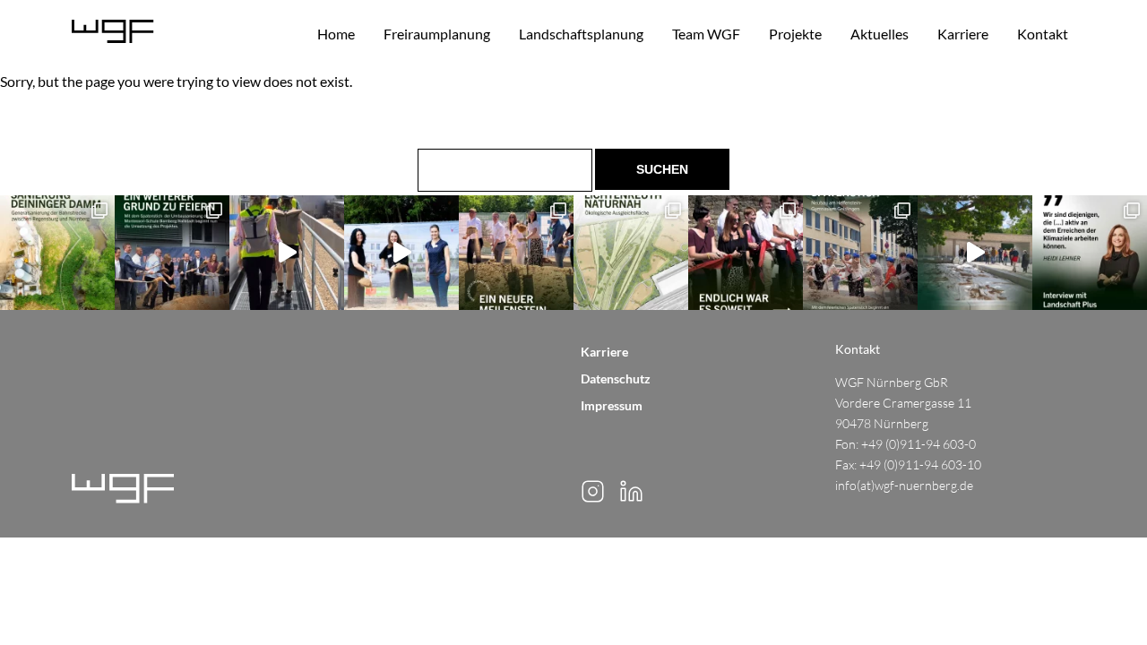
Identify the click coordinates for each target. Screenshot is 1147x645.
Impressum (611, 405)
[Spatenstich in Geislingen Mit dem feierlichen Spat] (860, 252)
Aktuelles (879, 33)
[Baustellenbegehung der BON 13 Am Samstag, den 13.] (975, 252)
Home (336, 33)
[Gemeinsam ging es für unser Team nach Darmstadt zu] (286, 252)
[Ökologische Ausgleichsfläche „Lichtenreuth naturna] (631, 252)
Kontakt (1042, 33)
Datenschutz (616, 378)
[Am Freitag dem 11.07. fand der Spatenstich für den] (516, 252)
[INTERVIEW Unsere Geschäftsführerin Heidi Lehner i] (1089, 252)
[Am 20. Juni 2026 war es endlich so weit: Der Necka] (745, 252)
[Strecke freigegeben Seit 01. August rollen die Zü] (57, 252)
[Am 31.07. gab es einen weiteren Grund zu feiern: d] (172, 252)
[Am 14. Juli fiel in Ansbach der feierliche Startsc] (401, 252)
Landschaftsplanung (581, 33)
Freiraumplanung (437, 33)
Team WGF (706, 33)
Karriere (962, 33)
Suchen (662, 169)
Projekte (795, 33)
